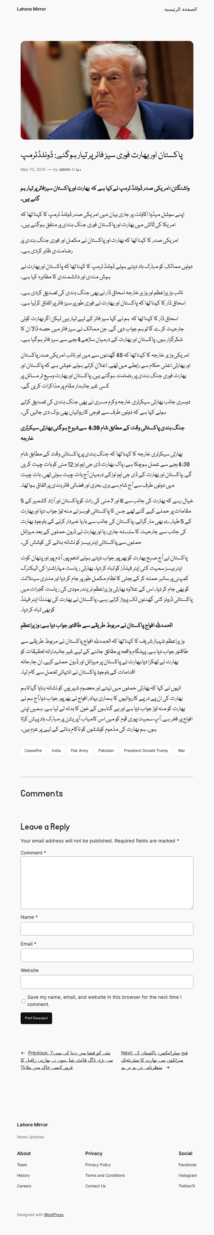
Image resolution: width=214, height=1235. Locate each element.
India (56, 750)
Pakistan (106, 750)
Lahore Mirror (31, 9)
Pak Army (79, 750)
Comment (33, 853)
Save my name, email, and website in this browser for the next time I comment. (104, 1000)
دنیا (78, 169)
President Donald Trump (146, 750)
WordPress (54, 1214)
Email (29, 944)
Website (30, 970)
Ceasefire (33, 750)
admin (64, 169)
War (181, 750)
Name (29, 917)
